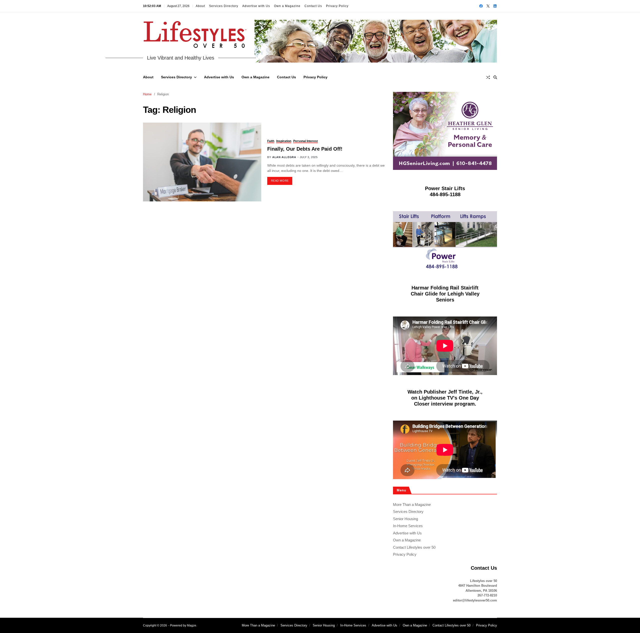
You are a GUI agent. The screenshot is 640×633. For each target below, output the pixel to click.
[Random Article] (488, 77)
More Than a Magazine (412, 504)
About (200, 6)
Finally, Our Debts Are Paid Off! (304, 149)
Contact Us (313, 6)
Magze (191, 625)
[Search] (495, 77)
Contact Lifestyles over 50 (414, 547)
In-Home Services (408, 526)
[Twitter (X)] (488, 6)
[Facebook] (481, 6)
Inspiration (283, 141)
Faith (270, 141)
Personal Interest (305, 141)
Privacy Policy (337, 6)
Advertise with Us (256, 6)
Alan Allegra (284, 157)
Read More (280, 180)
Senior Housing (405, 519)
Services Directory (223, 6)
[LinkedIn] (495, 6)
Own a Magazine (287, 6)
